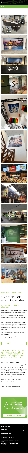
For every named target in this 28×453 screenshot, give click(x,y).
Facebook (8, 450)
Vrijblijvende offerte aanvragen (14, 343)
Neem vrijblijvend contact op (14, 415)
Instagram (15, 451)
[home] (14, 2)
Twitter (24, 450)
